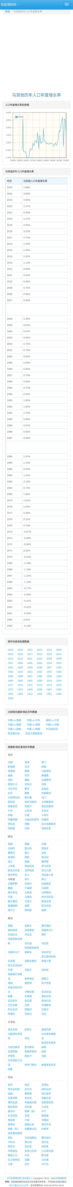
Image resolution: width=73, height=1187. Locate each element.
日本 (27, 766)
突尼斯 (45, 1146)
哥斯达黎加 (30, 961)
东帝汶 (45, 810)
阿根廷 (11, 1014)
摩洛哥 (11, 1120)
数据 (7, 11)
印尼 (27, 775)
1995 (10, 671)
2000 (20, 667)
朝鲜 (27, 793)
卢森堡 (28, 888)
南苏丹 (11, 1146)
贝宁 (43, 1111)
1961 (49, 694)
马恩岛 (28, 897)
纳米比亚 (46, 1089)
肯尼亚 (28, 1146)
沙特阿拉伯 (14, 797)
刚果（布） (14, 1128)
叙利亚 (11, 802)
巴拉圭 (28, 934)
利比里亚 (46, 1093)
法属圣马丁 (14, 952)
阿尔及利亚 (14, 1089)
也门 (43, 797)
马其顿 (45, 888)
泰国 (43, 766)
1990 (59, 671)
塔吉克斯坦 (47, 806)
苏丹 (27, 1164)
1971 (10, 689)
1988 (20, 676)
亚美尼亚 (46, 828)
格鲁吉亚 (12, 806)
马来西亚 (46, 771)
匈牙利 (45, 857)
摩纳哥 (28, 910)
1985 (49, 676)
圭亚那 (11, 961)
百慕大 (28, 969)
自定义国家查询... (34, 733)
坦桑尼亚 (46, 1098)
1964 (20, 694)
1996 (59, 667)
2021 (49, 649)
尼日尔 (28, 1089)
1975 (30, 685)
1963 (30, 694)
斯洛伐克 (46, 901)
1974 (39, 685)
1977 (10, 685)
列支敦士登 (47, 874)
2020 (59, 649)
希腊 (27, 861)
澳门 (43, 762)
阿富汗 (28, 806)
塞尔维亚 (12, 901)
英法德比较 (14, 733)
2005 (30, 663)
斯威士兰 (12, 1155)
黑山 (43, 879)
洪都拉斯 (29, 991)
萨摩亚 (11, 1056)
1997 (49, 667)
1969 (30, 689)
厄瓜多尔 (12, 1000)
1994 (20, 671)
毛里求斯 (12, 1098)
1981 (30, 680)
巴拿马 (45, 1009)
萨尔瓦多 (12, 1009)
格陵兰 (45, 978)
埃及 (27, 1084)
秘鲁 (10, 996)
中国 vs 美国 (14, 720)
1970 (20, 689)
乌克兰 (28, 901)
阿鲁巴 (28, 1009)
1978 (59, 680)
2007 (10, 663)
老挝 (10, 780)
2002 (59, 663)
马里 (10, 1164)
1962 (39, 694)
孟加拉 (45, 788)
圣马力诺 (46, 870)
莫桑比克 (29, 1124)
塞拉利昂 (12, 1106)
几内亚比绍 (47, 1151)
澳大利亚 (12, 1029)
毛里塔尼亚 (47, 1102)
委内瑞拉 (46, 925)
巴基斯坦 (46, 780)
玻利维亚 (12, 930)
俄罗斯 (45, 861)
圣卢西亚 (46, 983)
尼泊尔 (28, 784)
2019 (10, 654)
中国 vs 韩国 (33, 729)
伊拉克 (11, 824)
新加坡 (11, 766)
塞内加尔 (46, 1137)
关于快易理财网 (14, 1178)
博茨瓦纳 (12, 1102)
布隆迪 (45, 1120)
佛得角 (28, 1093)
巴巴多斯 (12, 1005)
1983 (10, 680)
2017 (30, 654)
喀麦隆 (45, 1115)
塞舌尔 (11, 1111)
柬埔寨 (45, 775)
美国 (10, 925)
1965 (10, 694)
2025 (10, 649)
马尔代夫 (12, 788)
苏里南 (28, 996)
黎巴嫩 (28, 797)
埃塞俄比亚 (30, 1128)
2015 (49, 654)
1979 (49, 680)
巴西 (27, 1005)
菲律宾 (11, 771)
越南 (10, 775)
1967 (49, 689)
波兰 (10, 861)
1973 (49, 685)
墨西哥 (28, 983)
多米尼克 (46, 952)
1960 (59, 694)
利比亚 (28, 1098)
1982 (20, 680)
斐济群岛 (29, 1047)
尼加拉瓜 (12, 934)
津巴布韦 (46, 1124)
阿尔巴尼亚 (47, 897)
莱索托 (11, 1124)
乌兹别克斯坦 (32, 819)
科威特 (45, 819)
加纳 (10, 1093)
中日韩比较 (52, 729)
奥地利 (11, 857)
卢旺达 (11, 1142)
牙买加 (28, 943)
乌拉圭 (45, 943)
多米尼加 (46, 991)
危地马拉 (46, 1000)
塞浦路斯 (12, 905)
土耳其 (11, 866)
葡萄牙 (11, 852)
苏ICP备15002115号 (18, 1185)
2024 (20, 649)
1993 (30, 671)
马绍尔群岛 (14, 1047)
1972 (59, 685)
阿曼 (10, 815)
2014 (59, 654)
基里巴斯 (46, 1029)
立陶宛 (28, 892)
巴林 (27, 828)
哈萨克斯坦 (30, 802)
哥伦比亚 (46, 996)
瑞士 (27, 852)
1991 (49, 671)
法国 (43, 844)
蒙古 (27, 788)
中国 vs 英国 (33, 724)
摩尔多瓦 (12, 892)
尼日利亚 (12, 1115)
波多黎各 (29, 930)
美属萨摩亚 (30, 1051)
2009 (49, 658)
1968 (39, 689)
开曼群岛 (46, 1005)
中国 (10, 762)
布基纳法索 (30, 1102)
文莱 (27, 815)
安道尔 (28, 883)
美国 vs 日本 (52, 720)
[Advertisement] (36, 51)
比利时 (11, 848)
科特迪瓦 (12, 1151)
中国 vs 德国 (14, 724)
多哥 (27, 1115)
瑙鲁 (10, 1069)
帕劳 (43, 1051)
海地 (10, 983)
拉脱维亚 (46, 883)
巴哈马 (28, 1014)
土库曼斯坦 (47, 802)
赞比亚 (28, 1142)
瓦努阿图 (12, 1051)
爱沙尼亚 (46, 905)
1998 (39, 667)
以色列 (28, 810)
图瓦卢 (28, 1056)
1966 (59, 689)
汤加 (43, 1056)
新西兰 (28, 1029)
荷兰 (27, 879)
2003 (49, 663)
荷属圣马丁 (47, 930)
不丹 (10, 810)
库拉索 (28, 1000)
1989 (10, 676)
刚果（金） (30, 1111)
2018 (20, 654)
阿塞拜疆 (12, 819)
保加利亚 (29, 866)
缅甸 (27, 780)
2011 (29, 658)
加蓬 (27, 1159)
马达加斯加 (30, 1137)
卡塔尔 (45, 815)
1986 (39, 676)
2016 (39, 654)
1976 (20, 685)
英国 (10, 844)
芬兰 (27, 874)
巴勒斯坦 (46, 793)
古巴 (43, 1014)
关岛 (27, 1038)
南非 (10, 1084)
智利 (43, 934)
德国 (27, 844)
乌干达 (45, 1164)
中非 (27, 1155)
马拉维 (45, 1159)
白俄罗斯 (12, 883)
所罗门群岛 (30, 1064)
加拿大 (28, 925)
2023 (30, 649)
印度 (43, 784)
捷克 (27, 857)
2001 (10, 667)
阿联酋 (11, 828)
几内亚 (45, 1106)
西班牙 (45, 848)
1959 (10, 698)
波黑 (27, 905)
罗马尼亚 (46, 866)
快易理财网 (61, 1178)
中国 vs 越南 (14, 729)
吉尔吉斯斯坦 (48, 824)
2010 (39, 658)
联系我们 (27, 1178)
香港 (27, 762)
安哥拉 (45, 1084)
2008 (59, 658)
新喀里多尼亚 (48, 1064)
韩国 (27, 771)
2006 (20, 663)
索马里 (45, 1155)
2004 (39, 663)
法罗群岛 (46, 892)
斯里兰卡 (12, 784)
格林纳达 (29, 978)
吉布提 (28, 1106)
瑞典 (43, 910)
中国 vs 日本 (33, 720)
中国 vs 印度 (52, 724)
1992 (39, 671)
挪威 (10, 888)
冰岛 (43, 852)
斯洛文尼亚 (14, 870)
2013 (10, 658)
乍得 (27, 1120)
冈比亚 (45, 1142)
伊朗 (27, 824)
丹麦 (10, 897)
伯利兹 (45, 969)
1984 (59, 676)
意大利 (28, 848)
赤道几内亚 (30, 1151)
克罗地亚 (29, 870)
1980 (39, 680)
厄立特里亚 (14, 1159)
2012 (20, 658)
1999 (30, 667)
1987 (30, 676)
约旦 (10, 793)
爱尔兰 (11, 910)
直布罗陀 (12, 874)
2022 (39, 649)
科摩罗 (45, 1128)
